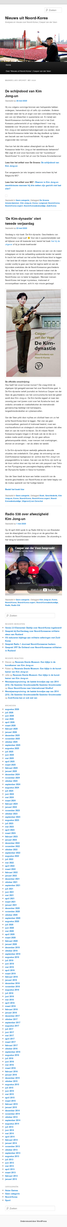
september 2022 (12, 852)
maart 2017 (10, 1041)
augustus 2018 (12, 989)
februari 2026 (11, 728)
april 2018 (9, 1002)
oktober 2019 (11, 950)
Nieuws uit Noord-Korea (26, 17)
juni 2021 (9, 891)
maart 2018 (10, 1006)
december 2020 (12, 908)
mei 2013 (9, 1165)
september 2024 (12, 784)
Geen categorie (22, 200)
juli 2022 (9, 859)
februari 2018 (11, 1009)
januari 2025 (11, 771)
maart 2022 (10, 869)
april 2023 (9, 829)
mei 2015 (9, 1094)
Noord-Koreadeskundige (35, 205)
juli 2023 (9, 823)
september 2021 (12, 885)
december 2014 (12, 1110)
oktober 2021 (11, 882)
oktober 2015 (11, 1081)
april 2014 (9, 1136)
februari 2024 (11, 803)
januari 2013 (11, 1179)
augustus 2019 (12, 957)
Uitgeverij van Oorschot (32, 501)
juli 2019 (9, 960)
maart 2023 (10, 833)
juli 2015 (9, 1087)
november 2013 (12, 1146)
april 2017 (9, 1038)
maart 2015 (10, 1100)
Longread (43, 203)
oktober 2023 (11, 813)
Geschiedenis (51, 495)
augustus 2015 (12, 1084)
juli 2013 (9, 1159)
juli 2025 (9, 751)
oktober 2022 (11, 849)
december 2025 (12, 735)
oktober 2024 (11, 780)
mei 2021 (9, 895)
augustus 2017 (12, 1025)
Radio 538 (15, 605)
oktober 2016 (11, 1048)
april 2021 (9, 898)
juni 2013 (9, 1162)
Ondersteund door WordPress (33, 1221)
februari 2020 (11, 940)
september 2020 (12, 918)
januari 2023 (11, 839)
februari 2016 (11, 1071)
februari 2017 (11, 1045)
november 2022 (12, 846)
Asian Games (11, 1190)
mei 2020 (9, 931)
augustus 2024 (12, 787)
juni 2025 (9, 754)
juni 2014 (9, 1130)
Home (8, 64)
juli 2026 (9, 712)
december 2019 (12, 947)
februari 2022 (11, 872)
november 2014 (12, 1113)
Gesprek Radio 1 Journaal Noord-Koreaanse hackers (30, 644)
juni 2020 (9, 927)
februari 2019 (11, 976)
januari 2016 (11, 1074)
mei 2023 (9, 826)
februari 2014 (11, 1139)
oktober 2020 (11, 914)
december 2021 (12, 878)
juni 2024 (9, 794)
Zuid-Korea (51, 205)
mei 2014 (9, 1133)
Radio (7, 605)
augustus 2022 (12, 855)
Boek (42, 495)
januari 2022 (11, 875)
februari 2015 (11, 1104)
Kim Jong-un (25, 203)
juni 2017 (9, 1032)
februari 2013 (11, 1175)
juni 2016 (9, 1061)
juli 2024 (9, 790)
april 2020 (9, 934)
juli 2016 (9, 1058)
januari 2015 (11, 1107)
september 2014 (12, 1120)
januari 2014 (11, 1143)
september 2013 (12, 1152)
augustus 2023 (12, 820)
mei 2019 (9, 967)
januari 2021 (11, 904)
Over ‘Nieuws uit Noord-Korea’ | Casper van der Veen (28, 71)
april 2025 (9, 761)
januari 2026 (11, 732)
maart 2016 (10, 1068)
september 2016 (12, 1051)
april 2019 (9, 970)
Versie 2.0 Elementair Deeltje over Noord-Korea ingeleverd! (33, 627)
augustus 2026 (12, 709)
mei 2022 (9, 862)
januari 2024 (11, 806)
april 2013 (9, 1169)
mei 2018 (9, 999)
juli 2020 (9, 924)
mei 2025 (9, 758)
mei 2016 (9, 1064)
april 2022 (9, 865)
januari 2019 (11, 979)
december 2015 (12, 1077)
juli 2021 (9, 888)
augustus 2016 (12, 1055)
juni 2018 (9, 996)
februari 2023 (11, 836)
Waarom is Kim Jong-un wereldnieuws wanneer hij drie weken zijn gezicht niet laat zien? (33, 185)
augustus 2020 (12, 921)
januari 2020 (11, 944)
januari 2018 (11, 1012)
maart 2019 (10, 973)
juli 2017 (9, 1028)
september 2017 (12, 1022)
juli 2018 (9, 993)
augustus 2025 (12, 748)
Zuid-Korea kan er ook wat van (22, 697)
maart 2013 (10, 1172)
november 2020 (12, 911)
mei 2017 (9, 1035)
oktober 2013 (11, 1149)
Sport (7, 1200)
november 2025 (12, 738)
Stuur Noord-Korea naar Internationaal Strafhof (30, 688)
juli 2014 (9, 1126)
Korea (35, 203)
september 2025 (12, 745)
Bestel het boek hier (14, 489)
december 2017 (12, 1015)
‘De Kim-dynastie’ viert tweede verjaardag (23, 221)
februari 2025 (11, 767)
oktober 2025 (11, 741)
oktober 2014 (11, 1116)
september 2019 (12, 953)
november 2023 (12, 810)
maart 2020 (10, 937)
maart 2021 (10, 901)
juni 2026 (9, 715)
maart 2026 (10, 725)
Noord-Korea (54, 203)
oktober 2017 (11, 1019)
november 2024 (12, 777)
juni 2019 (9, 963)
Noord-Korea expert (14, 205)
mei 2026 (9, 718)
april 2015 (9, 1097)
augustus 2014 (12, 1123)
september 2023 (12, 816)
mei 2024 (9, 797)
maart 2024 (10, 800)
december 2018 (12, 983)
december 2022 (12, 842)
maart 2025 (10, 764)
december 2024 (12, 774)
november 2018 (12, 986)
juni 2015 (9, 1090)
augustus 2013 (12, 1156)
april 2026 (9, 722)
